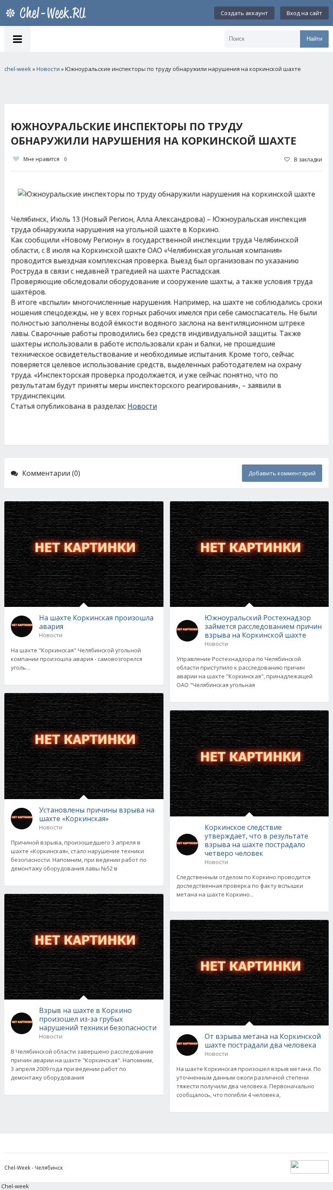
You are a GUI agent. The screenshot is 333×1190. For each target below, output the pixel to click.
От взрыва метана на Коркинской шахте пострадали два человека (263, 1040)
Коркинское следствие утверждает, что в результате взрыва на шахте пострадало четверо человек (256, 840)
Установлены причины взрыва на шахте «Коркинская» (96, 814)
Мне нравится (45, 159)
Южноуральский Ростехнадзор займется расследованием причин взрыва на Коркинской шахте (263, 626)
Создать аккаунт (244, 13)
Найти (314, 38)
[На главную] (47, 13)
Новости (142, 406)
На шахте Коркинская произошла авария (96, 622)
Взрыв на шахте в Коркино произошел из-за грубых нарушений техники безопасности (98, 1019)
